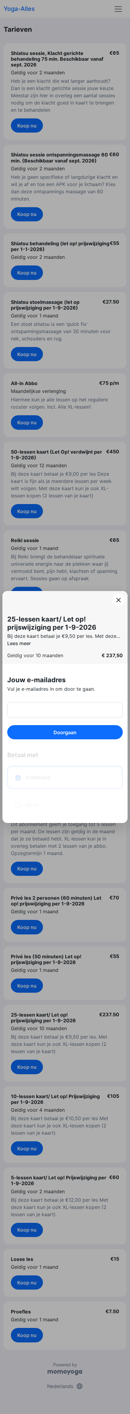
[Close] (118, 600)
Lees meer (19, 643)
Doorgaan (65, 732)
